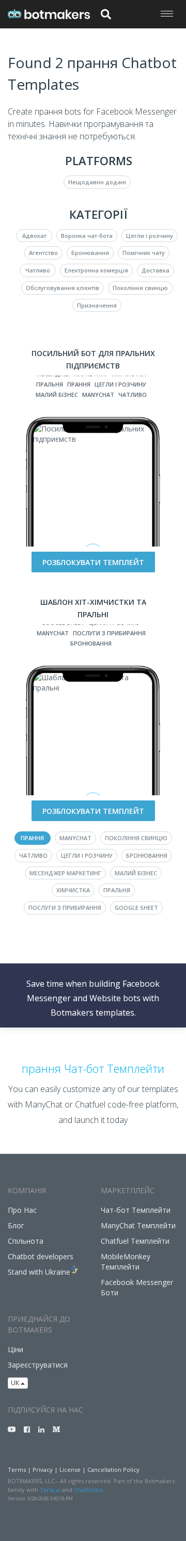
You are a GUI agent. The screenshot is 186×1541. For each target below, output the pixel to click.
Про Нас (22, 1210)
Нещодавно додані (97, 182)
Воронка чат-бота (87, 235)
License (70, 1469)
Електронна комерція (96, 270)
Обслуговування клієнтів (62, 288)
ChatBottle (88, 1490)
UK (16, 1382)
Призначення (97, 305)
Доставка (155, 270)
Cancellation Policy (113, 1469)
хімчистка (73, 890)
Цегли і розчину (149, 235)
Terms (17, 1469)
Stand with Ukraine (39, 1272)
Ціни (15, 1349)
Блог (16, 1225)
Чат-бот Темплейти (136, 1210)
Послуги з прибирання (109, 633)
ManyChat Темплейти (138, 1225)
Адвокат (34, 235)
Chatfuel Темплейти (135, 1241)
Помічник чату (143, 252)
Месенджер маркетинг (65, 873)
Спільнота (25, 1241)
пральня (49, 384)
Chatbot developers (40, 1256)
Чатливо (37, 270)
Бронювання (90, 252)
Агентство (43, 252)
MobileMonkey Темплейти (125, 1261)
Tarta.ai (50, 1490)
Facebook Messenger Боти (137, 1287)
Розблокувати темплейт (93, 562)
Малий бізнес (57, 394)
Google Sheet (136, 907)
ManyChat (98, 394)
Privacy (43, 1469)
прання (78, 384)
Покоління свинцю (140, 288)
